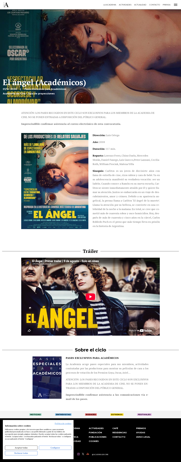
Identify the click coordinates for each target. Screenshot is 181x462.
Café (115, 428)
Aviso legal (143, 437)
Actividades (125, 5)
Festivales (144, 414)
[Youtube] (88, 454)
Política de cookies (63, 423)
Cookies (94, 441)
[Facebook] (74, 454)
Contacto (154, 5)
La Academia (109, 5)
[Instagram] (78, 454)
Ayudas (140, 432)
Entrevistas (63, 414)
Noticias (35, 414)
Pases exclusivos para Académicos (92, 358)
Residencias (119, 432)
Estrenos (116, 414)
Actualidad (140, 5)
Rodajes (91, 414)
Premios (141, 428)
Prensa (166, 5)
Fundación (95, 432)
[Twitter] (83, 454)
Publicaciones (97, 437)
